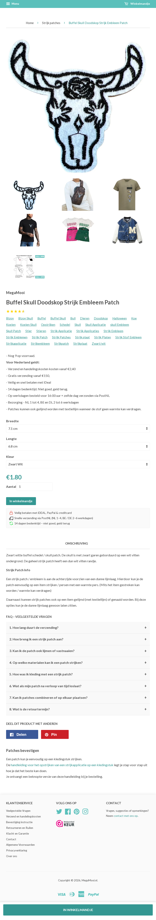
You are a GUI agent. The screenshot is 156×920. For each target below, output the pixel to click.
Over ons (11, 856)
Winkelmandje (140, 3)
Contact (11, 839)
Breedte (12, 421)
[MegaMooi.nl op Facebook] (68, 811)
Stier (28, 331)
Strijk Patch (40, 337)
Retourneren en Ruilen (19, 827)
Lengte (11, 439)
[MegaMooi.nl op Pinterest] (77, 811)
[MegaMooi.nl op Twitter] (59, 811)
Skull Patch (13, 331)
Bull (73, 318)
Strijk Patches (61, 337)
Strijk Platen (102, 337)
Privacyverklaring (16, 850)
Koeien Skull (28, 324)
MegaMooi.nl (89, 880)
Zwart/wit (99, 343)
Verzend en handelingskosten (23, 816)
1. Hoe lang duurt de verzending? (78, 627)
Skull (78, 324)
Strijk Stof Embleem (128, 337)
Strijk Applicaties (87, 331)
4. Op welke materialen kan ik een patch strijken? (78, 662)
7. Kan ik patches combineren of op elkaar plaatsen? (78, 697)
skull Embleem (119, 324)
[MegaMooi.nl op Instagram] (85, 811)
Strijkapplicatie (16, 343)
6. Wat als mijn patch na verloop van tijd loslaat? (78, 686)
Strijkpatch (61, 343)
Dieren (84, 318)
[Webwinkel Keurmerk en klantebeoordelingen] (65, 828)
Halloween (119, 318)
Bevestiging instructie (19, 822)
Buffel (41, 318)
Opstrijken (48, 324)
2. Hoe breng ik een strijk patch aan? (78, 639)
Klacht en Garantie (17, 833)
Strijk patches (51, 23)
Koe (134, 318)
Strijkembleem (40, 343)
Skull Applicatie (95, 324)
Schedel (65, 324)
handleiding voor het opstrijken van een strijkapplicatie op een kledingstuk (62, 765)
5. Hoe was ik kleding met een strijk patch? (78, 674)
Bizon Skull (25, 318)
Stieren (41, 331)
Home (30, 23)
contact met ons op (126, 815)
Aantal (11, 486)
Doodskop (101, 318)
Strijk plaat (82, 337)
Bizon (10, 318)
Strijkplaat (80, 343)
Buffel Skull (58, 318)
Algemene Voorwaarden (20, 844)
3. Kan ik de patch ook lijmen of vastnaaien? (78, 651)
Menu (15, 3)
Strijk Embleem (113, 331)
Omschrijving (76, 543)
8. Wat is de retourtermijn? (78, 709)
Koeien (11, 324)
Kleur (10, 456)
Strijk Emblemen (16, 337)
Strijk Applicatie (61, 331)
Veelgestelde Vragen (18, 810)
